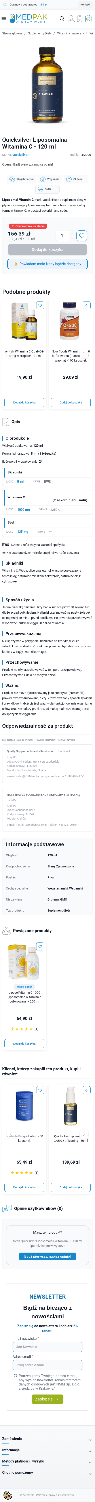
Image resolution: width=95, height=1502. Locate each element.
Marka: (7, 154)
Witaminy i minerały (70, 33)
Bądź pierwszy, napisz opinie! (47, 1256)
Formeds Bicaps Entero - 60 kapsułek (24, 1139)
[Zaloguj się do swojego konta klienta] (71, 18)
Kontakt (85, 4)
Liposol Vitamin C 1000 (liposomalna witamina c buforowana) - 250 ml (24, 997)
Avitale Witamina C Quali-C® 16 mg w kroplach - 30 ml (24, 354)
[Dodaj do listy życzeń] (81, 235)
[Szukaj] (62, 18)
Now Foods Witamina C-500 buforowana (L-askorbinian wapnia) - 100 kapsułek (71, 356)
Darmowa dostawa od (28, 4)
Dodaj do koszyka (47, 249)
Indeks (74, 154)
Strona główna (12, 33)
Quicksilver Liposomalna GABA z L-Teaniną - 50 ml (71, 1139)
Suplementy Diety (40, 33)
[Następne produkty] (84, 1134)
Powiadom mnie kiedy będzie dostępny (50, 264)
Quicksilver (20, 154)
